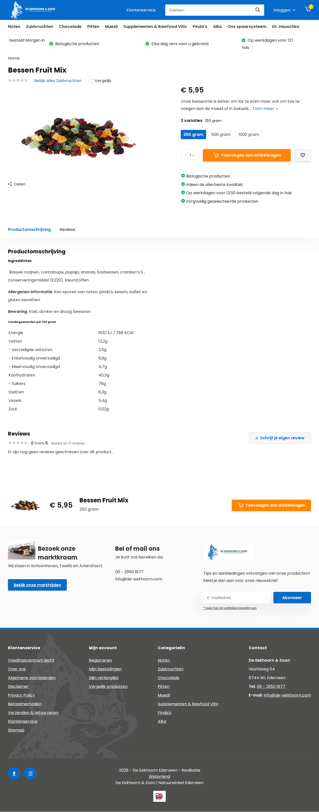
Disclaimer (18, 686)
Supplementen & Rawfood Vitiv (155, 26)
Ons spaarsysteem (247, 26)
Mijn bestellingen (105, 669)
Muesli (111, 26)
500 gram (221, 134)
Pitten (93, 26)
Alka (217, 26)
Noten (14, 26)
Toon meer (263, 108)
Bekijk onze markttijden (37, 585)
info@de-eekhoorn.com (287, 695)
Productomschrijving (29, 229)
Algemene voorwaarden (32, 678)
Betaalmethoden (24, 704)
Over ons (17, 669)
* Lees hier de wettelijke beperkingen (230, 608)
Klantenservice (141, 10)
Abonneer (292, 598)
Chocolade (70, 26)
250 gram (193, 134)
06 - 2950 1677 (271, 686)
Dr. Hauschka (285, 26)
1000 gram (249, 134)
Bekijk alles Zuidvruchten (58, 81)
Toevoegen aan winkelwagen (251, 155)
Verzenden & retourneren (33, 713)
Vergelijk (103, 81)
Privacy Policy (21, 695)
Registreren (100, 660)
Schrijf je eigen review (282, 438)
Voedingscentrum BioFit (31, 660)
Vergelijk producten (108, 686)
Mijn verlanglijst (104, 678)
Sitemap (16, 730)
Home (14, 58)
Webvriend (159, 776)
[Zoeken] (258, 10)
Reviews (67, 229)
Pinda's (200, 26)
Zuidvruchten (39, 26)
